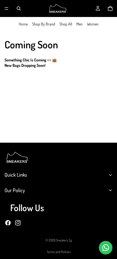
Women (93, 24)
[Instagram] (17, 222)
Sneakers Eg (64, 240)
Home (23, 24)
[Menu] (6, 8)
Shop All (65, 24)
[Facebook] (8, 222)
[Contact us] (105, 247)
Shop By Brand (43, 24)
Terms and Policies (59, 252)
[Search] (18, 8)
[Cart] (110, 8)
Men (79, 24)
